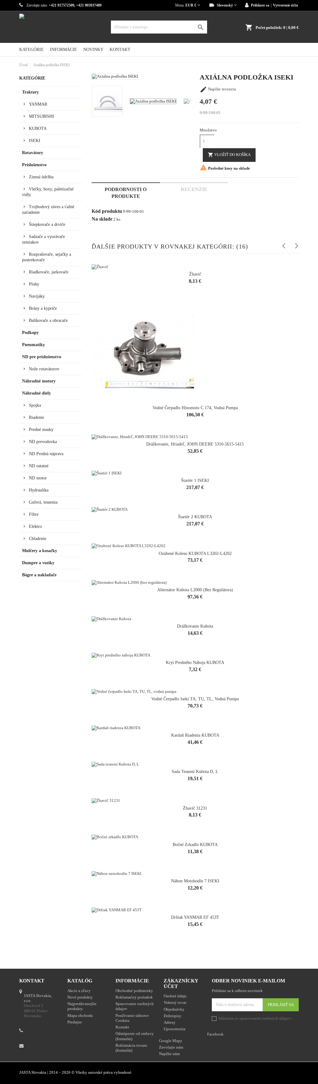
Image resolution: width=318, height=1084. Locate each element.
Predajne (74, 1022)
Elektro (35, 526)
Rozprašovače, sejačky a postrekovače (46, 257)
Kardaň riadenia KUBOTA (195, 735)
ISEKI (34, 140)
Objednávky (174, 1009)
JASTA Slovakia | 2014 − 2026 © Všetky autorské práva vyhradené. (75, 1072)
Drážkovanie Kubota (195, 626)
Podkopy (30, 332)
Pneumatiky (33, 344)
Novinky (93, 49)
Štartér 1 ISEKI (195, 480)
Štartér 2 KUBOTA (195, 517)
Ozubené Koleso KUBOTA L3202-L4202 (195, 553)
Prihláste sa (260, 5)
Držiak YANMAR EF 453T (195, 917)
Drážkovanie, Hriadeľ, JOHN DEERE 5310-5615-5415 (195, 444)
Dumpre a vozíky (38, 562)
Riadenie (36, 417)
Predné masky (41, 429)
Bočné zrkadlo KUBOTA (195, 844)
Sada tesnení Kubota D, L (195, 771)
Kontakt (120, 49)
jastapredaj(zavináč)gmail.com (45, 1051)
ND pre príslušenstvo (41, 356)
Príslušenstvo (34, 164)
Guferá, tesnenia (43, 502)
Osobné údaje (175, 996)
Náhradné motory (39, 381)
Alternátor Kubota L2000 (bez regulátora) (195, 590)
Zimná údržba (41, 177)
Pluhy (34, 284)
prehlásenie (221, 1023)
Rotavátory (32, 152)
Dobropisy (172, 1015)
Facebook (296, 1073)
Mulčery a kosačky (39, 550)
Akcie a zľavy (79, 990)
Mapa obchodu (80, 1015)
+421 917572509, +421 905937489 (38, 1033)
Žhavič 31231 (195, 808)
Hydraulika (38, 490)
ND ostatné (38, 466)
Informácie (63, 49)
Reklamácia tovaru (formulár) (131, 1048)
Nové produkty (80, 997)
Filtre (34, 514)
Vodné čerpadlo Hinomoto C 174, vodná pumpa (195, 407)
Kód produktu (107, 211)
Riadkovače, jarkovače (48, 272)
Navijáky (37, 296)
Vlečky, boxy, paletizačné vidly (48, 192)
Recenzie (194, 189)
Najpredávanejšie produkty (82, 1006)
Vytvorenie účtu (285, 5)
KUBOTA (38, 128)
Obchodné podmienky (134, 990)
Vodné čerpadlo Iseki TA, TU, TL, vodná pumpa (195, 699)
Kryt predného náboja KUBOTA (195, 662)
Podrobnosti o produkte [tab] (126, 193)
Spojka (35, 405)
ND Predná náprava (46, 453)
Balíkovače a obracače (48, 320)
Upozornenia (174, 1029)
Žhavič (195, 274)
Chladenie (37, 538)
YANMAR (38, 104)
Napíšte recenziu (218, 89)
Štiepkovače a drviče (47, 224)
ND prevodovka (43, 441)
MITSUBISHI (41, 116)
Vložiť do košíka (229, 155)
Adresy (169, 1022)
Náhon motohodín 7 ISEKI (195, 881)
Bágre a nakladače (39, 575)
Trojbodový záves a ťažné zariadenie (48, 209)
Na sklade (102, 219)
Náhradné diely (36, 393)
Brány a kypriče (43, 308)
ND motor (38, 478)
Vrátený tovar (175, 1002)
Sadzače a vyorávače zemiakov (43, 239)
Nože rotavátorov (44, 369)
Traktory (30, 92)
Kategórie (31, 49)
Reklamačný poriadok (134, 997)
